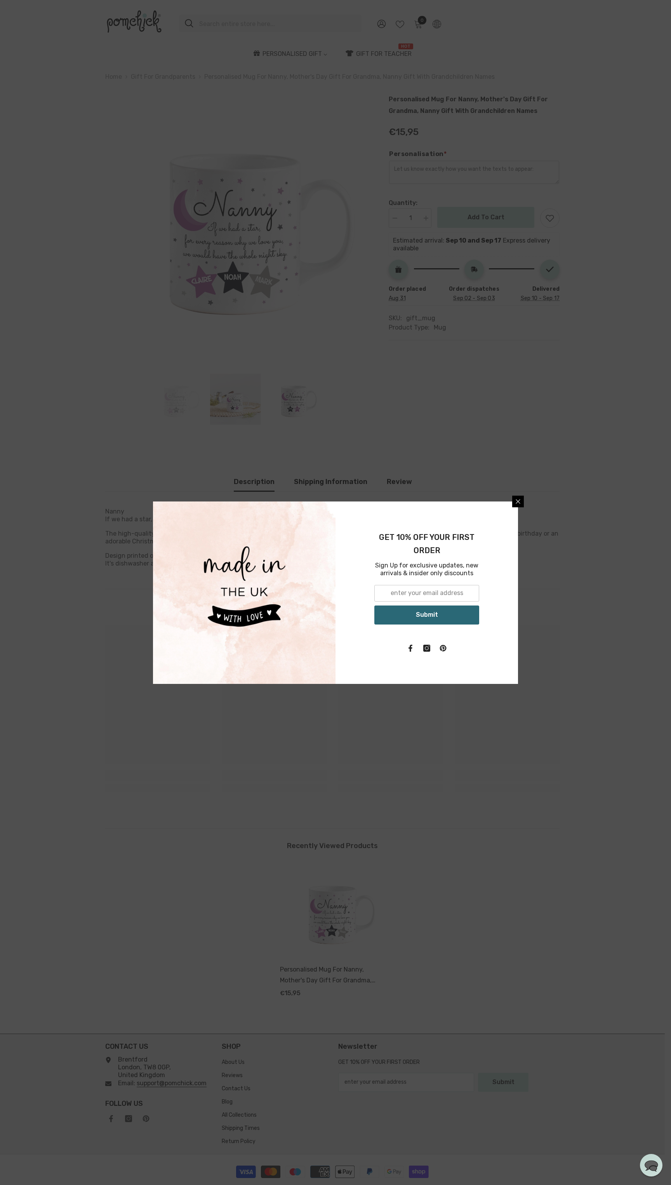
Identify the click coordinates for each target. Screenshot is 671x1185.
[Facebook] (410, 648)
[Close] (518, 501)
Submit (427, 614)
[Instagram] (427, 648)
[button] (651, 1165)
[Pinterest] (443, 648)
